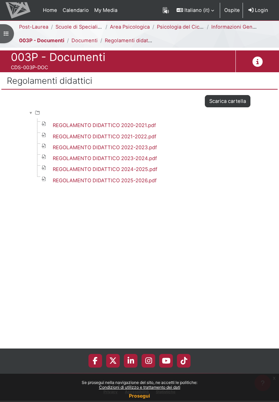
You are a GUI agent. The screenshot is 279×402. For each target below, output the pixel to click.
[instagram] (148, 361)
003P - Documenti (41, 40)
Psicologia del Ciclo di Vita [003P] (197, 27)
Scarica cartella (227, 101)
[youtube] (166, 361)
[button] (195, 10)
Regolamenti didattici (130, 40)
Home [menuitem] (50, 10)
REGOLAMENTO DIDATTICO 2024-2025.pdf (105, 169)
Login (260, 10)
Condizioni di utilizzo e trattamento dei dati (139, 387)
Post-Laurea (33, 27)
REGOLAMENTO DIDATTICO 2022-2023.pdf (105, 147)
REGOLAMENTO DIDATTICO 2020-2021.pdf (104, 125)
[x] (113, 361)
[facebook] (95, 361)
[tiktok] (184, 361)
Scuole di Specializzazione (87, 27)
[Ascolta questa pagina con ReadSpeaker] (166, 10)
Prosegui (139, 396)
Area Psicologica (130, 27)
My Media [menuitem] (105, 10)
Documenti (84, 40)
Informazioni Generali (237, 27)
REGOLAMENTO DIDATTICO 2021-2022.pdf (104, 137)
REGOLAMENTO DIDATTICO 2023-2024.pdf (105, 158)
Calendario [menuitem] (76, 10)
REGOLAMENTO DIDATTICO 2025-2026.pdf (105, 180)
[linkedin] (131, 361)
